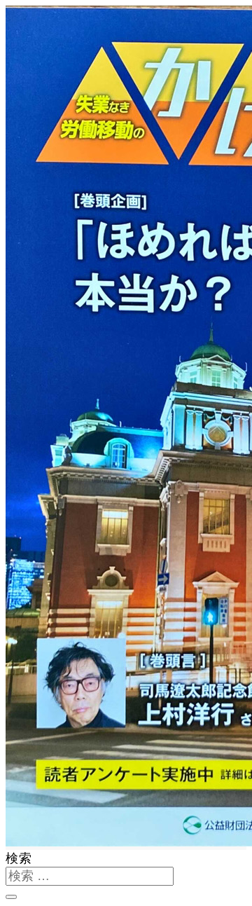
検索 (19, 858)
